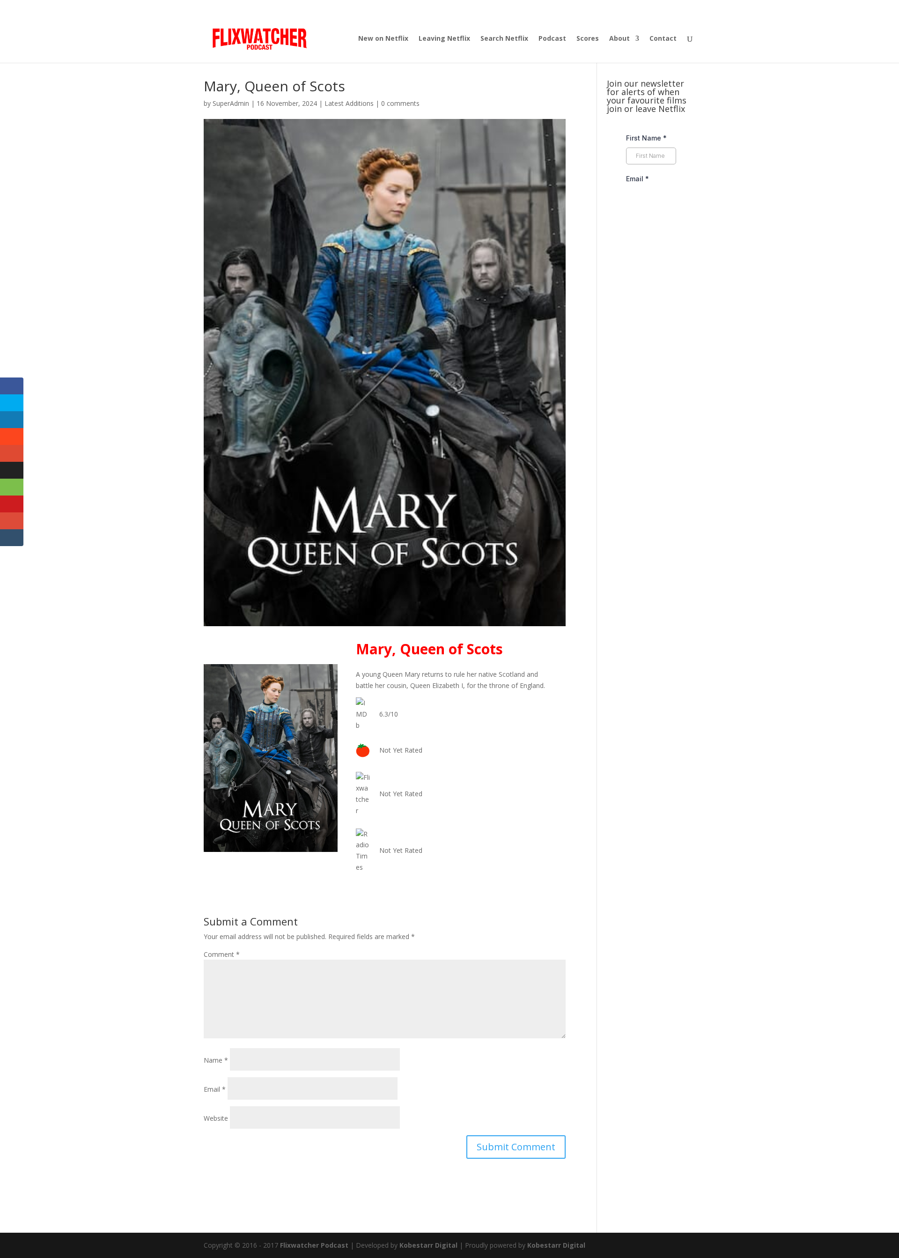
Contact (663, 39)
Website (216, 1118)
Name (216, 1060)
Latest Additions (349, 103)
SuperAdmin (231, 103)
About (619, 39)
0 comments (400, 103)
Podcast (552, 39)
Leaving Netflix (444, 39)
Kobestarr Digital (428, 1245)
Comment (222, 954)
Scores (587, 39)
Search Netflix (504, 39)
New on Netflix (383, 39)
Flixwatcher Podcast (314, 1245)
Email (215, 1089)
